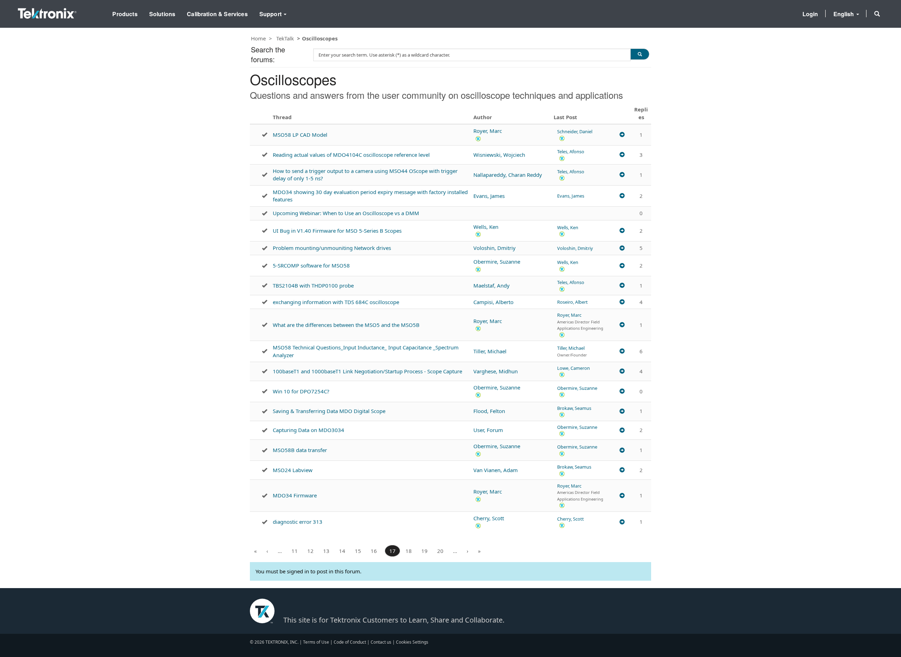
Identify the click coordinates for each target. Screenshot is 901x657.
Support (271, 14)
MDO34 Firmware (295, 495)
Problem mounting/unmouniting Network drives (332, 247)
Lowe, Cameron (573, 368)
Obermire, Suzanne (496, 261)
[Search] (639, 54)
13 (326, 550)
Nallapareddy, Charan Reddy (507, 174)
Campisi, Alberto (493, 301)
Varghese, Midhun (495, 371)
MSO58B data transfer (300, 449)
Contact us (381, 642)
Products (124, 14)
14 (342, 550)
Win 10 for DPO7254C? (301, 391)
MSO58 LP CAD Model (300, 134)
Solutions (162, 14)
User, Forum (488, 429)
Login (810, 14)
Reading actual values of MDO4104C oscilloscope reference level (351, 154)
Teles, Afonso (570, 151)
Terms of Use (316, 642)
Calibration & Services (217, 14)
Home (258, 38)
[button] (877, 13)
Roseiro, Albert (572, 302)
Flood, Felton (489, 410)
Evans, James (489, 195)
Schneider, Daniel (574, 131)
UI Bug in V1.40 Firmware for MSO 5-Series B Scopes (337, 230)
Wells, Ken (485, 226)
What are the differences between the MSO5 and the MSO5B (346, 324)
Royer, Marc (487, 130)
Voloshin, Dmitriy (494, 247)
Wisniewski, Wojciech (499, 154)
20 (440, 550)
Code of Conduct (350, 642)
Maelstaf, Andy (491, 285)
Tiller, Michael (489, 351)
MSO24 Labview (293, 470)
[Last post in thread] (622, 134)
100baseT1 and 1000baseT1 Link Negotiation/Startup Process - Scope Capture (367, 371)
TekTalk (285, 38)
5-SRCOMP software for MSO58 (311, 265)
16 (374, 550)
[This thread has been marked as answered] (264, 134)
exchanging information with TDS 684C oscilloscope (336, 301)
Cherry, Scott (488, 518)
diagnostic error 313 (297, 521)
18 (408, 550)
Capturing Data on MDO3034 (308, 429)
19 (424, 550)
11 (294, 550)
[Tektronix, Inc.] (47, 12)
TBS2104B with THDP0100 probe (313, 285)
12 (310, 550)
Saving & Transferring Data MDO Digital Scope (329, 410)
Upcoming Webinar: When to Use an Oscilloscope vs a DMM (346, 213)
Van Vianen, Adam (495, 470)
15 (358, 550)
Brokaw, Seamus (574, 408)
